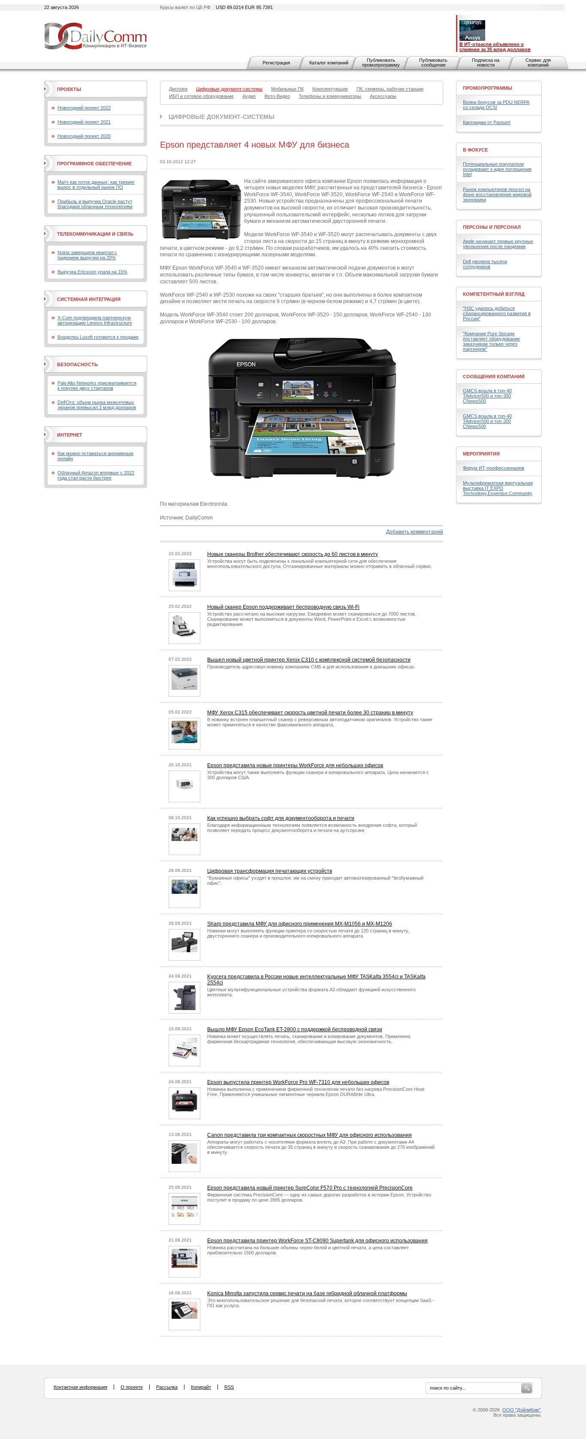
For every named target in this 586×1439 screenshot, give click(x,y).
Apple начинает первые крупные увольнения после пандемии (498, 244)
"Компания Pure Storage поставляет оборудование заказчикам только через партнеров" (491, 341)
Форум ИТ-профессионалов (493, 468)
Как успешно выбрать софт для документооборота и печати (280, 818)
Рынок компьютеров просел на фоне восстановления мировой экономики (497, 194)
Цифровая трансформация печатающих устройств (269, 871)
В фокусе (475, 149)
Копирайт (201, 1387)
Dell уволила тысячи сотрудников (485, 264)
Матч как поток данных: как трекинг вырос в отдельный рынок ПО (96, 184)
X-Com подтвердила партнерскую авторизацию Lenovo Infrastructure (94, 320)
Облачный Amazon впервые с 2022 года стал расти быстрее (95, 475)
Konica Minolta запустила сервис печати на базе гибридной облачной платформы (307, 1293)
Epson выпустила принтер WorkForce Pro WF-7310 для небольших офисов (298, 1082)
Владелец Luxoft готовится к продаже (98, 337)
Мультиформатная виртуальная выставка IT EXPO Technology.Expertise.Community (498, 488)
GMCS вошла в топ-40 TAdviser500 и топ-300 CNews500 (487, 396)
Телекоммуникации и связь (95, 234)
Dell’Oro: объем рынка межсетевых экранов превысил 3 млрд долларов (96, 405)
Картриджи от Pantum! (486, 122)
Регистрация (276, 62)
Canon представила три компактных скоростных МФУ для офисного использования (309, 1135)
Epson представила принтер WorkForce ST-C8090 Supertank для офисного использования (317, 1241)
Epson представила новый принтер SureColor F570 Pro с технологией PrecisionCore (310, 1188)
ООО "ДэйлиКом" (521, 1409)
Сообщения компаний (494, 376)
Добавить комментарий (414, 532)
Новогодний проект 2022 (84, 107)
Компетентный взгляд (494, 294)
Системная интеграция (89, 299)
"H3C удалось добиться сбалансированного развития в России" (497, 313)
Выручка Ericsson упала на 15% (92, 271)
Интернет (69, 434)
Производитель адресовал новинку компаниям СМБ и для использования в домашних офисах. (311, 666)
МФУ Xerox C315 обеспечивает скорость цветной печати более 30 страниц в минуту (310, 713)
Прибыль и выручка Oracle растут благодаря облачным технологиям (95, 204)
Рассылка (167, 1387)
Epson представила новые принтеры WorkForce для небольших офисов (295, 765)
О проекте (132, 1387)
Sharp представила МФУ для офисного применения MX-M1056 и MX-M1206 (299, 924)
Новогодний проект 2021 (84, 121)
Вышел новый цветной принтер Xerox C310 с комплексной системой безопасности (309, 660)
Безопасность (77, 364)
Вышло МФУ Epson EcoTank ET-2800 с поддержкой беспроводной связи (294, 1029)
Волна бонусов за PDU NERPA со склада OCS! (496, 105)
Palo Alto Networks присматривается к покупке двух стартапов (96, 385)
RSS (229, 1387)
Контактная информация (80, 1387)
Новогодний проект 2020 (84, 136)
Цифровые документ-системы (222, 116)
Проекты (69, 89)
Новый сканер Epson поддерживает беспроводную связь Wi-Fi (283, 607)
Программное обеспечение (94, 163)
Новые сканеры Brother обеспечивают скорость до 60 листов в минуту (292, 554)
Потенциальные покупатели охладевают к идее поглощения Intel (497, 169)
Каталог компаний (328, 62)
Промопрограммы (487, 88)
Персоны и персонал (492, 227)
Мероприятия (481, 453)
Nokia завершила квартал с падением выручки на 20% (87, 255)
